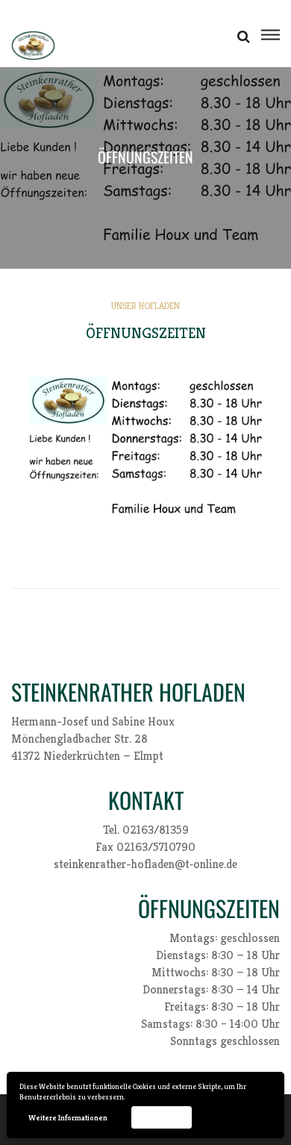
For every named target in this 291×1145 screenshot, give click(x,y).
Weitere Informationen (67, 1118)
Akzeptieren (161, 1117)
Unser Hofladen (145, 305)
